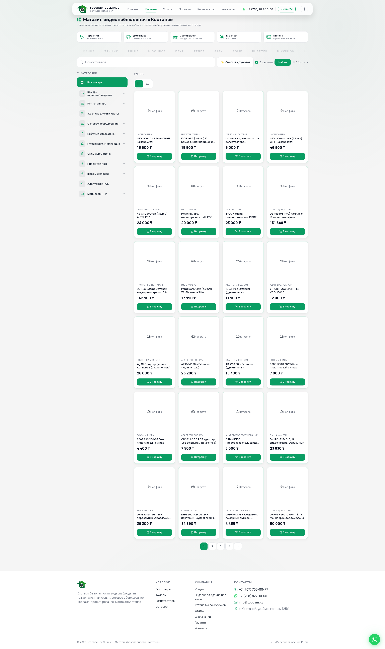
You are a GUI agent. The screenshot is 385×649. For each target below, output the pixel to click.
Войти (289, 9)
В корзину (156, 156)
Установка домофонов (210, 605)
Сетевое (162, 606)
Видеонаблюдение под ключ (210, 597)
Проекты (185, 9)
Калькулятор (206, 9)
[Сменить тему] (304, 9)
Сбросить (301, 62)
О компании (203, 617)
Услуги (167, 9)
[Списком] (148, 83)
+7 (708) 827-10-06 (260, 9)
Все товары (163, 589)
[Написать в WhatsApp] (374, 639)
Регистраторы (165, 601)
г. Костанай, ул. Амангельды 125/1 (264, 608)
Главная (133, 9)
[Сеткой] (139, 83)
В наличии (266, 62)
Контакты (228, 9)
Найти (283, 62)
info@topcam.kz (251, 602)
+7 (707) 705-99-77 (253, 589)
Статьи (200, 611)
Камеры (161, 595)
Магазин (151, 9)
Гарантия (201, 622)
